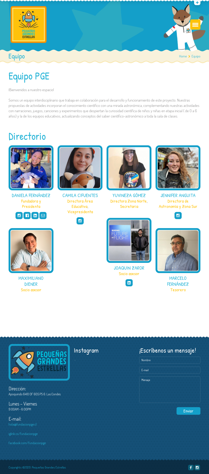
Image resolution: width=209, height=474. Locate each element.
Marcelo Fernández (178, 281)
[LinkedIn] (35, 215)
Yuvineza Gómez (129, 195)
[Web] (43, 215)
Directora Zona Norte (128, 201)
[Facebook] (27, 215)
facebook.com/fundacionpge (27, 443)
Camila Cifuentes (80, 195)
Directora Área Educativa (80, 203)
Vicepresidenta (80, 211)
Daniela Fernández (31, 195)
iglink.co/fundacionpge (23, 434)
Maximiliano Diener (31, 281)
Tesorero (178, 290)
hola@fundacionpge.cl (23, 424)
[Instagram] (19, 215)
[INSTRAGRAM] (197, 467)
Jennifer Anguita (178, 195)
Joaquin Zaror (129, 267)
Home (183, 56)
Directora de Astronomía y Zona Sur (178, 203)
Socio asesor (129, 273)
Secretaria (129, 206)
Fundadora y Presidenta (31, 203)
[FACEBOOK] (191, 467)
